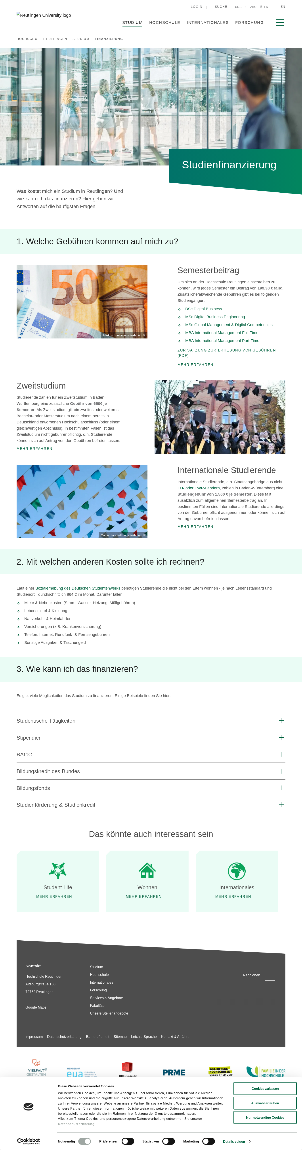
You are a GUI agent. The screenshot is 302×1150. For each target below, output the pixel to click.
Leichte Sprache (144, 1037)
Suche (221, 6)
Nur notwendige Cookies (265, 1117)
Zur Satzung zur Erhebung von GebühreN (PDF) (227, 352)
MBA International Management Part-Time (222, 340)
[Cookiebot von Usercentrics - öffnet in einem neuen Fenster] (28, 1141)
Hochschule (164, 22)
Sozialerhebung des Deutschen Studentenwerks (77, 588)
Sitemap (120, 1037)
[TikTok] (232, 1001)
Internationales (208, 22)
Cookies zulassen (265, 1088)
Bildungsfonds (33, 788)
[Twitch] (259, 1001)
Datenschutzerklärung (76, 1124)
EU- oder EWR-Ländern (199, 488)
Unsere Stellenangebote (109, 1013)
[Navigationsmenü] (280, 22)
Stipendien (29, 738)
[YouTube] (273, 1001)
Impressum (34, 1037)
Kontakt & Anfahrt (174, 1037)
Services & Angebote (106, 998)
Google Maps (35, 1007)
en (283, 6)
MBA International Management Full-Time (221, 333)
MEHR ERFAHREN (144, 896)
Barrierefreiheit (97, 1037)
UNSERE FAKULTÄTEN (251, 7)
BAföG (24, 754)
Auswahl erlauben (265, 1103)
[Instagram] (219, 1001)
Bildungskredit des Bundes (48, 771)
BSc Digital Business (204, 309)
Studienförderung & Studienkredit (56, 805)
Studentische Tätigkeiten (46, 721)
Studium (132, 22)
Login (196, 6)
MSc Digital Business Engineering (215, 317)
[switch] (128, 1141)
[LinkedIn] (246, 1001)
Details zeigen (234, 1141)
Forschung (249, 22)
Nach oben (251, 975)
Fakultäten (98, 1005)
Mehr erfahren (54, 896)
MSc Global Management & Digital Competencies (229, 325)
